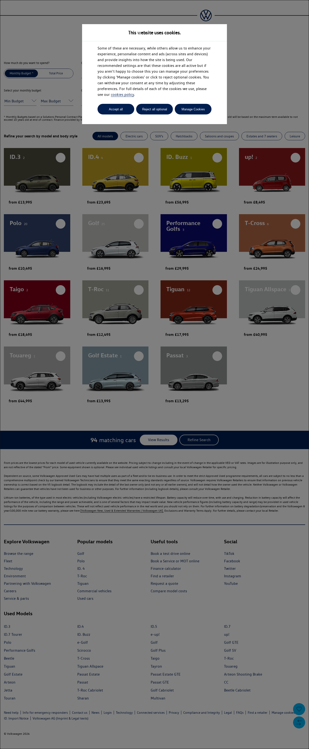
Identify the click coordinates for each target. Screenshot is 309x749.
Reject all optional (154, 109)
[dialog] (154, 374)
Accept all (116, 109)
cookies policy (122, 94)
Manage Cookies (193, 109)
